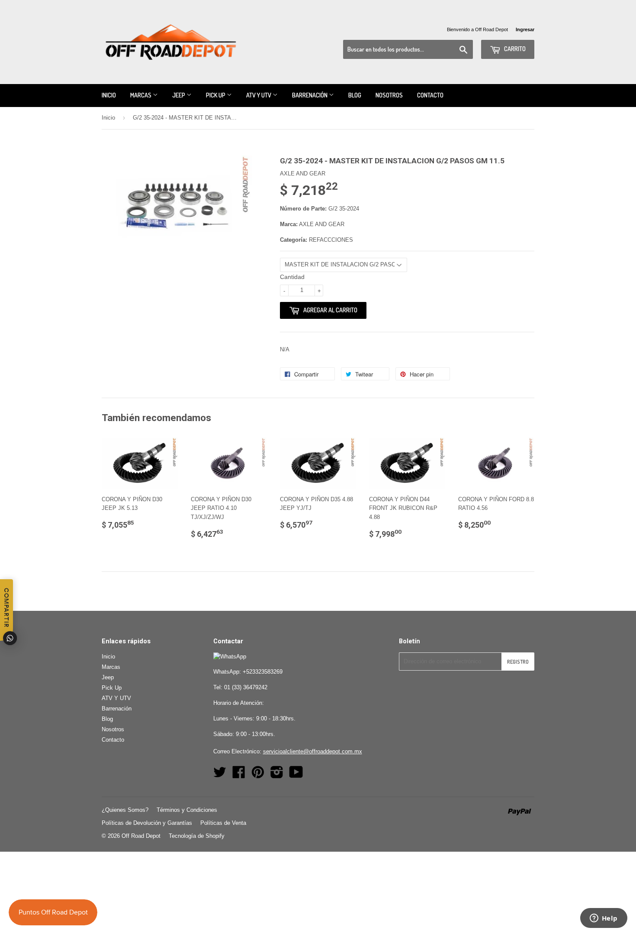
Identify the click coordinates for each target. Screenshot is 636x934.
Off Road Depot (141, 836)
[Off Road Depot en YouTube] (296, 775)
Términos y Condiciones (187, 810)
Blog (354, 95)
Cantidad (292, 276)
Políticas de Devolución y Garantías (147, 823)
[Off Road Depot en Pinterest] (257, 775)
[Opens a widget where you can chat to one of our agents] (603, 919)
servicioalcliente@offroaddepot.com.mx (312, 751)
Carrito (514, 48)
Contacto (430, 95)
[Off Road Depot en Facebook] (238, 775)
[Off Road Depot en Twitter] (219, 775)
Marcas (141, 95)
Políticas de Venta (223, 823)
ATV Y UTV (259, 95)
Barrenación (310, 95)
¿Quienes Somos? (125, 810)
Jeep (179, 95)
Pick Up (216, 95)
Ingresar (525, 29)
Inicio (109, 95)
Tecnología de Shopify (197, 836)
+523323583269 (263, 671)
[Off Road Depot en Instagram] (276, 775)
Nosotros (389, 95)
